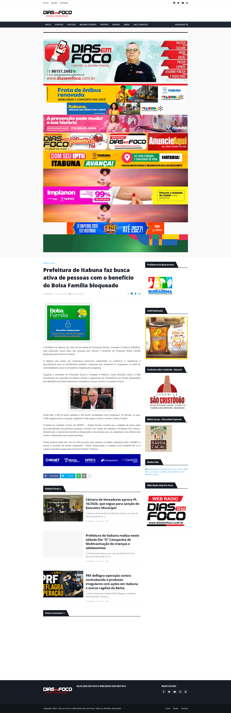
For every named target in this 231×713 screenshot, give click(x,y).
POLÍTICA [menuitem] (71, 24)
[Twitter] (135, 293)
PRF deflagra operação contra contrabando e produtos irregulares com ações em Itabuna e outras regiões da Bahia (112, 581)
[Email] (139, 293)
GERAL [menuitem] (127, 24)
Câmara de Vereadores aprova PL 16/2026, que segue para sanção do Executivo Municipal (112, 503)
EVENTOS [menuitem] (59, 24)
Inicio (46, 2)
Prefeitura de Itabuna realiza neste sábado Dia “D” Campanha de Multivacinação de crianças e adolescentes (112, 541)
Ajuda (54, 2)
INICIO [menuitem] (48, 24)
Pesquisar (180, 24)
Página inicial (49, 263)
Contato (64, 2)
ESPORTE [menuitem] (104, 24)
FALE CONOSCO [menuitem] (141, 24)
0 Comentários (77, 293)
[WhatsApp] (78, 475)
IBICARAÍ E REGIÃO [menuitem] (88, 24)
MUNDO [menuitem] (116, 24)
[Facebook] (132, 293)
